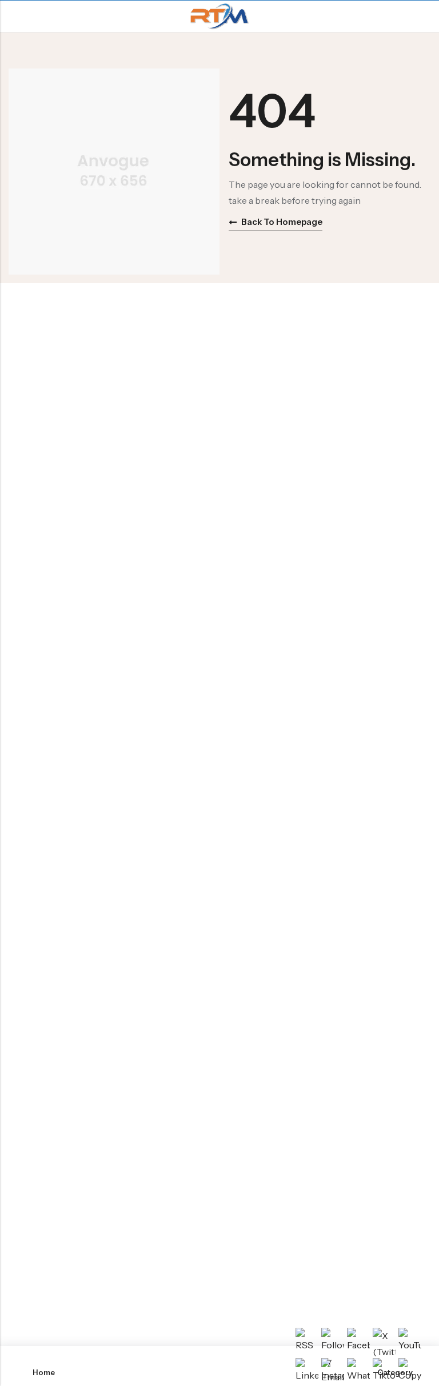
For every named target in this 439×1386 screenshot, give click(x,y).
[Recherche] (425, 16)
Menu (13, 16)
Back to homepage (281, 221)
